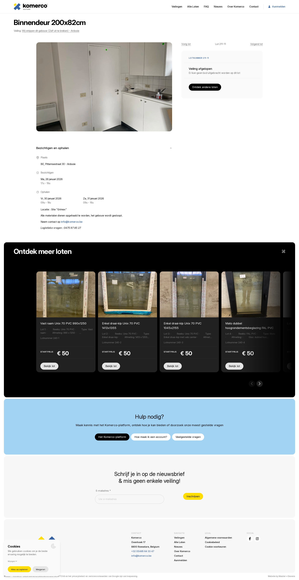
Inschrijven (193, 496)
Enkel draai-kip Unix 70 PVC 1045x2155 (183, 326)
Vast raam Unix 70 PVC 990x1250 (63, 323)
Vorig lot (186, 44)
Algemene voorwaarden (218, 537)
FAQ (206, 6)
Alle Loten (193, 6)
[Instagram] (257, 539)
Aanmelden (278, 6)
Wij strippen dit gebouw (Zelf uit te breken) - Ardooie (50, 30)
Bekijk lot (49, 366)
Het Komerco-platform (112, 436)
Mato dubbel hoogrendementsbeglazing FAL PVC (249, 326)
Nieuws (218, 6)
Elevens (291, 576)
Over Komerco (235, 6)
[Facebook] (250, 539)
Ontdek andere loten (205, 87)
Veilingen (177, 6)
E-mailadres (103, 490)
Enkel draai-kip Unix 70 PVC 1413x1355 (121, 326)
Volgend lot (256, 44)
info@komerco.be (71, 221)
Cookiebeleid (212, 542)
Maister (282, 576)
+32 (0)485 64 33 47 (142, 551)
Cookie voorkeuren (215, 546)
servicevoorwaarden (98, 576)
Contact (254, 6)
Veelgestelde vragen (188, 436)
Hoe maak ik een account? (150, 436)
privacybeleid (78, 576)
